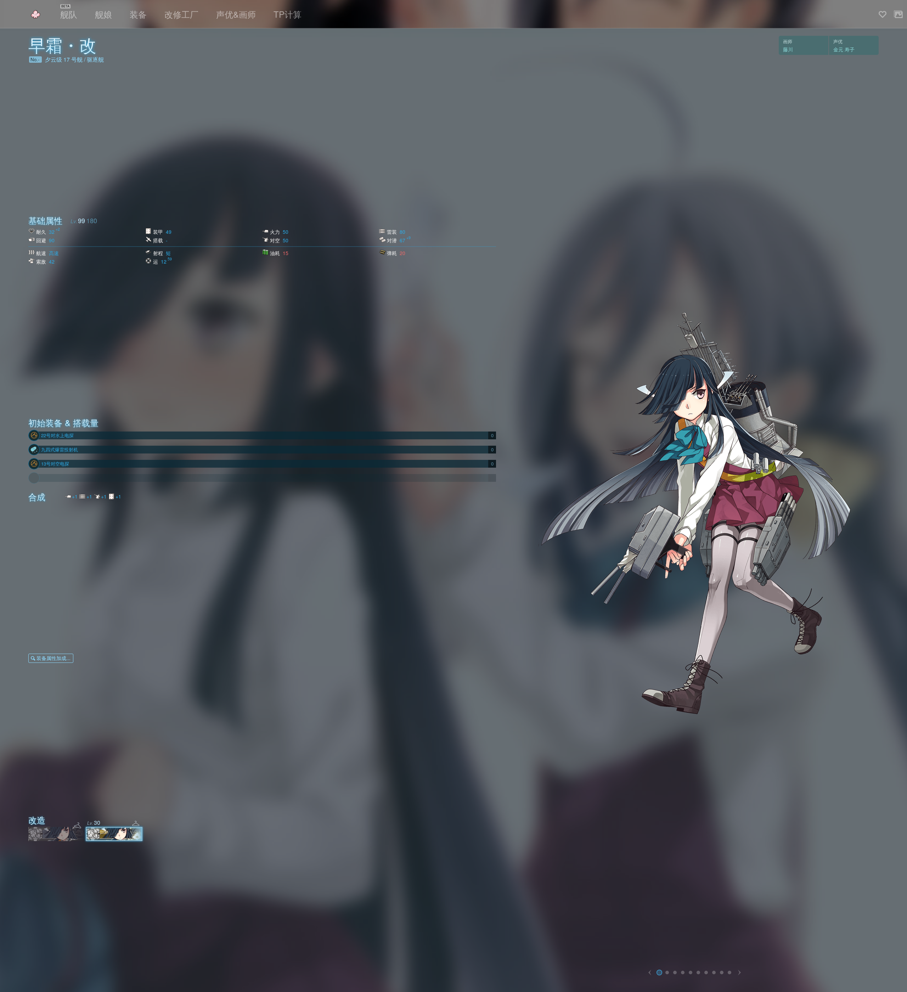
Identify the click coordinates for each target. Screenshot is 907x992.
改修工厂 (181, 14)
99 (81, 220)
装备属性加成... (53, 657)
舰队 (68, 14)
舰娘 (103, 14)
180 (91, 220)
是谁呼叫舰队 (35, 14)
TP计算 (288, 14)
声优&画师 (236, 14)
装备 (138, 14)
